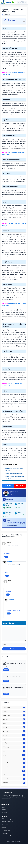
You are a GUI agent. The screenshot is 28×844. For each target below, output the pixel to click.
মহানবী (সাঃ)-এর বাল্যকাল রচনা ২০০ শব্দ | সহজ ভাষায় (14, 469)
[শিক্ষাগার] (8, 2)
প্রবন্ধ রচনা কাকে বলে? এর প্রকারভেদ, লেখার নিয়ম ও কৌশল (14, 477)
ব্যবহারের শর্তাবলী (7, 836)
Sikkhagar (9, 561)
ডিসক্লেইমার (5, 833)
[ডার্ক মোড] (22, 2)
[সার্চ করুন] (18, 2)
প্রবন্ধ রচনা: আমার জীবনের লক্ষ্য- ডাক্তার (13, 473)
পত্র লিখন (5, 812)
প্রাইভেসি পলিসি (6, 830)
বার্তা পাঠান (5, 824)
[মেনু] (25, 2)
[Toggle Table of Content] (23, 20)
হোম (4, 807)
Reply (6, 556)
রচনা (4, 809)
